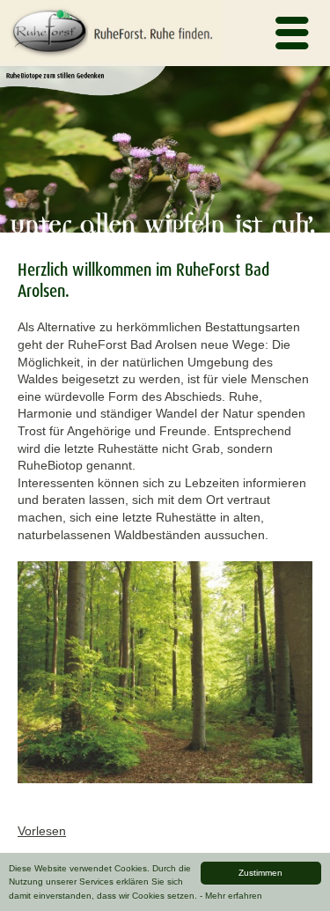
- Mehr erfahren (231, 895)
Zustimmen (260, 873)
